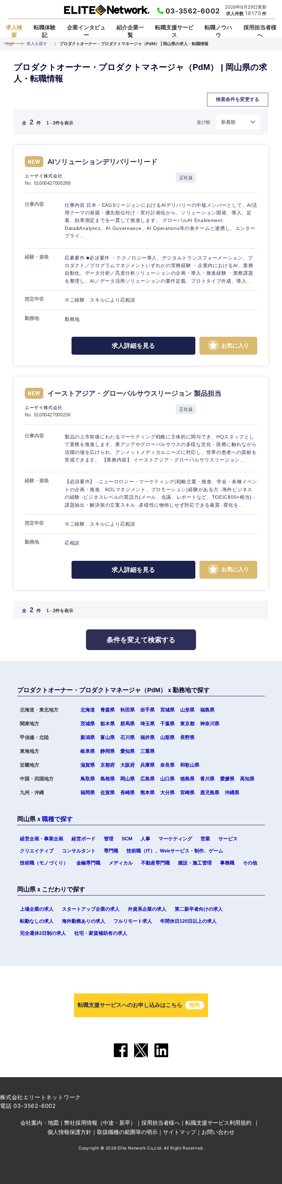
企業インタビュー (86, 31)
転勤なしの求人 (37, 921)
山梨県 (167, 737)
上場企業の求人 (37, 909)
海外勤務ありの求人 (83, 921)
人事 (145, 838)
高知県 (247, 778)
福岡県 (70, 653)
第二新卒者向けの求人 (199, 909)
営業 (205, 838)
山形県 (187, 709)
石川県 (127, 737)
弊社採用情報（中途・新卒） (100, 1122)
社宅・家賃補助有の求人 (100, 933)
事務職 (227, 863)
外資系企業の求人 (147, 909)
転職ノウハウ (218, 31)
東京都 (187, 723)
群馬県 (127, 723)
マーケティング (175, 838)
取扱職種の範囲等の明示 (127, 1132)
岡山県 (127, 778)
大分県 (167, 792)
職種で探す (57, 819)
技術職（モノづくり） (44, 863)
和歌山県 (189, 765)
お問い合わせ (218, 1132)
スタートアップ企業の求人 (91, 909)
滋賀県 (87, 765)
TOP (10, 44)
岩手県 (147, 709)
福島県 (207, 709)
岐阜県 (87, 751)
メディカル (121, 863)
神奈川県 (209, 723)
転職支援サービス (174, 31)
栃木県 (107, 723)
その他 (250, 863)
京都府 (107, 765)
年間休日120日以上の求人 (188, 921)
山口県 (167, 778)
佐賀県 (118, 653)
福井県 (147, 737)
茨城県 (87, 723)
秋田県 (127, 709)
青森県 (107, 709)
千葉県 (167, 723)
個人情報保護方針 (69, 1132)
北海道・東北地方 (79, 108)
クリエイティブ (37, 850)
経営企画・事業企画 (41, 838)
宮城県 (167, 709)
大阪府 (127, 765)
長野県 (187, 737)
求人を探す (36, 43)
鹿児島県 (209, 792)
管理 (108, 838)
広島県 (147, 778)
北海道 (87, 709)
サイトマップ (179, 1132)
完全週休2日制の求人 (43, 933)
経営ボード (84, 838)
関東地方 (170, 108)
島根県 (107, 778)
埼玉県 (147, 723)
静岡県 (107, 751)
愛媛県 (227, 778)
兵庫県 (147, 765)
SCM (127, 838)
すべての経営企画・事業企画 (146, 108)
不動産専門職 (155, 863)
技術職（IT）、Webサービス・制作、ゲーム (175, 850)
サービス (228, 838)
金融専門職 (88, 863)
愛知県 (127, 751)
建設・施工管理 (195, 863)
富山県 (107, 737)
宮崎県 (187, 792)
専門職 (111, 850)
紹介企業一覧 (130, 31)
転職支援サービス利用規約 (218, 1122)
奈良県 (167, 765)
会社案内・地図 (39, 1122)
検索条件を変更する (237, 99)
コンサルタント (79, 850)
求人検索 (14, 31)
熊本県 (147, 792)
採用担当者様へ (259, 31)
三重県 (147, 751)
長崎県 (127, 792)
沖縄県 (232, 792)
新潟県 (87, 737)
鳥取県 (87, 778)
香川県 (207, 778)
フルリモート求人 (132, 921)
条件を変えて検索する (141, 640)
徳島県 (187, 778)
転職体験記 (45, 31)
